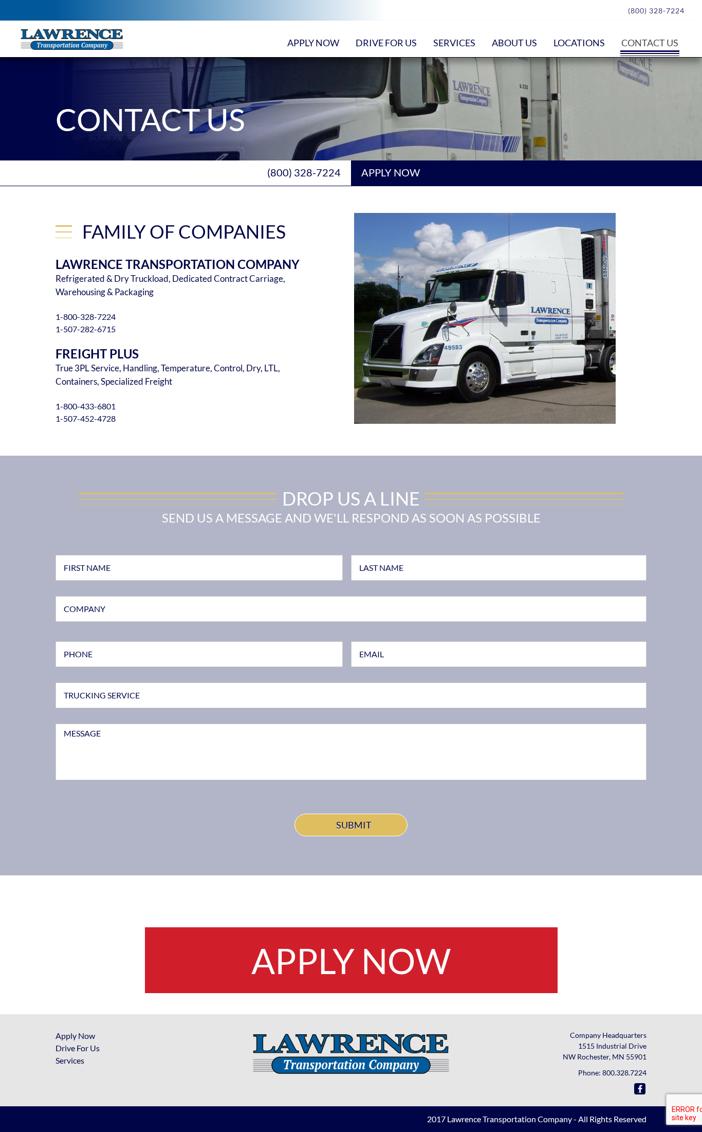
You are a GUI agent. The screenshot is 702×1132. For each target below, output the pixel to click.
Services (454, 42)
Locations (579, 42)
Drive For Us (78, 1048)
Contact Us (649, 42)
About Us (514, 42)
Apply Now (313, 42)
